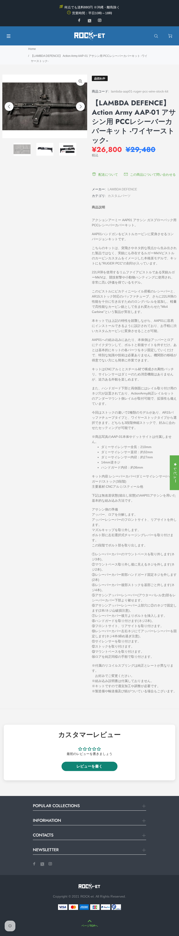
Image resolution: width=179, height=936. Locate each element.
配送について (108, 174)
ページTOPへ (89, 926)
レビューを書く (89, 766)
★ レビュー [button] (175, 473)
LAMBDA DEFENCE (122, 189)
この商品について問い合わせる (153, 174)
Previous (9, 106)
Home (32, 49)
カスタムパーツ (119, 196)
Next (80, 106)
